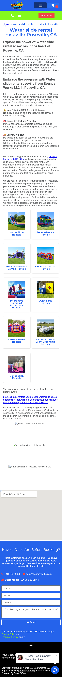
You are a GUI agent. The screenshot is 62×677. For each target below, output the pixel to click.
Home (6, 24)
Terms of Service (9, 637)
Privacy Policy (8, 634)
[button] (46, 15)
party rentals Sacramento (29, 399)
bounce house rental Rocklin (34, 402)
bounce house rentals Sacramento (20, 397)
